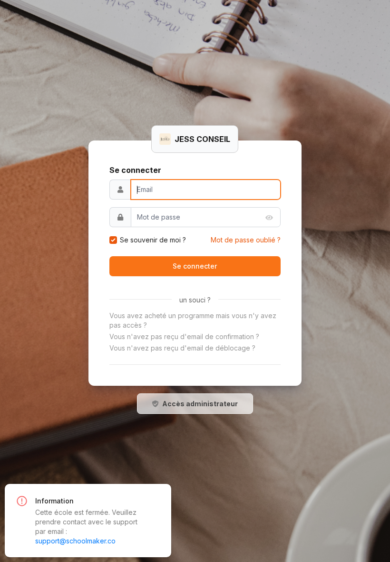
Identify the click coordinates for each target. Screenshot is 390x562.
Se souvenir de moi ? (153, 240)
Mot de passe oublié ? (246, 240)
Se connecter (195, 266)
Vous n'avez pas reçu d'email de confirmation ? (184, 336)
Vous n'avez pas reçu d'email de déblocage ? (182, 348)
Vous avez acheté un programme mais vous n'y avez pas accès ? (192, 320)
